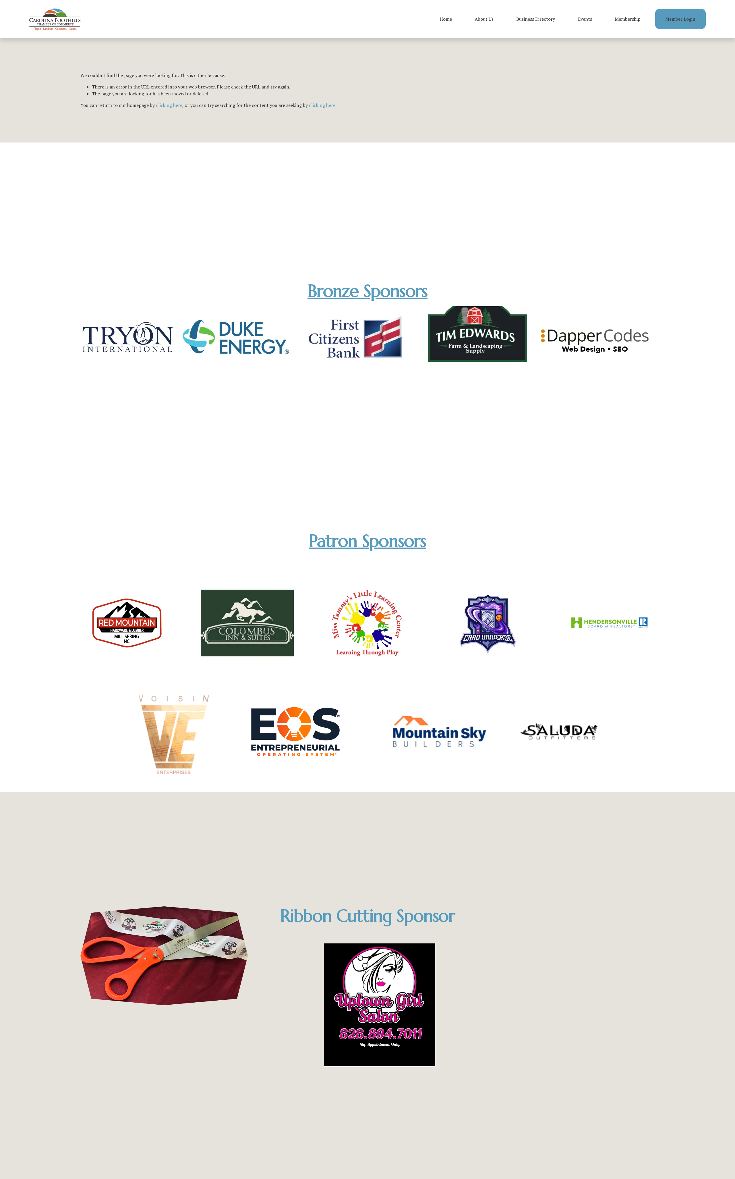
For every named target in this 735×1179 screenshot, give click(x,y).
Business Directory (535, 19)
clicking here (169, 105)
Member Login (680, 19)
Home (446, 19)
